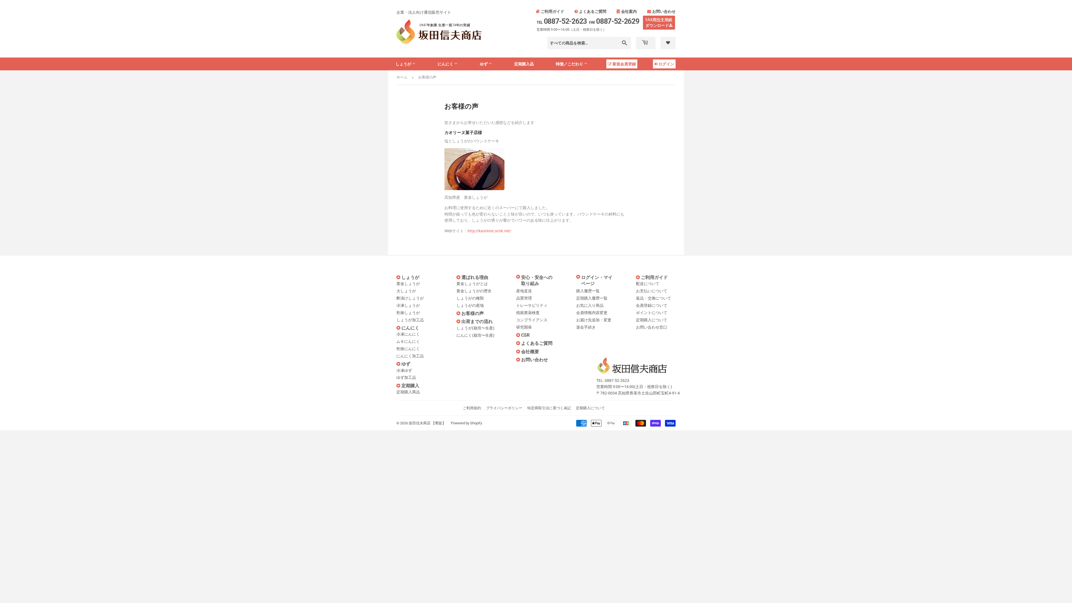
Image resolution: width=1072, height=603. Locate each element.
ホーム (401, 77)
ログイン (666, 63)
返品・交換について (653, 298)
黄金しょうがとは (472, 283)
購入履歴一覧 (588, 291)
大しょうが (406, 291)
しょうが (404, 63)
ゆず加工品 (406, 377)
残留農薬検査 (528, 312)
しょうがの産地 (470, 305)
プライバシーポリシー (504, 408)
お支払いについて (651, 291)
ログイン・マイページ (596, 280)
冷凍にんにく (408, 334)
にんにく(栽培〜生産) (475, 335)
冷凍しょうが (408, 305)
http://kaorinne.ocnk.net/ (489, 231)
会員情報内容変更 (591, 312)
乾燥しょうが (408, 312)
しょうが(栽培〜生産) (475, 328)
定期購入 (410, 385)
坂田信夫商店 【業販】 (427, 423)
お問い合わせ (664, 11)
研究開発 (524, 327)
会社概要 (530, 351)
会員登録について (651, 305)
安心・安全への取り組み (536, 280)
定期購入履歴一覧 (591, 298)
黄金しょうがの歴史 (474, 291)
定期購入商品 (408, 392)
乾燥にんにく (408, 348)
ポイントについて (651, 312)
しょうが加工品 (410, 320)
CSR (525, 335)
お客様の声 (472, 313)
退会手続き (586, 327)
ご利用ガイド (552, 11)
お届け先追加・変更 (593, 320)
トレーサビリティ (531, 305)
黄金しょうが (408, 283)
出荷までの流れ (477, 321)
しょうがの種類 (470, 298)
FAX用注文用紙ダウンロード (659, 22)
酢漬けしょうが (410, 298)
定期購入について (651, 320)
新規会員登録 (624, 63)
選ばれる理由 (474, 277)
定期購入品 (524, 63)
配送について (647, 283)
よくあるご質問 (592, 11)
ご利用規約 (472, 408)
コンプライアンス (531, 320)
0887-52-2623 (562, 21)
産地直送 (524, 291)
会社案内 (629, 11)
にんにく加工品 (410, 356)
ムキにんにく (408, 341)
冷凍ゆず (404, 370)
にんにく (446, 63)
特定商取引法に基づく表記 (549, 408)
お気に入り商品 (590, 305)
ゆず (484, 63)
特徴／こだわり (570, 63)
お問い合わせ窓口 (651, 327)
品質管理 (524, 298)
